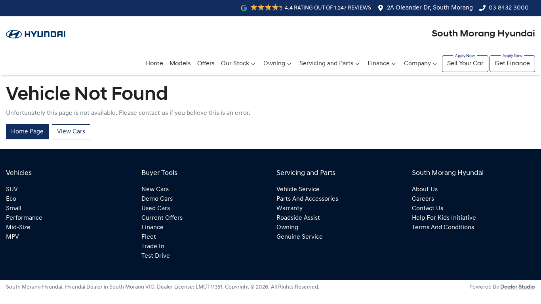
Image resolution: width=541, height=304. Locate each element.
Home (154, 64)
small (13, 208)
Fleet (148, 237)
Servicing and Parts (326, 64)
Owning (274, 64)
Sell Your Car (465, 64)
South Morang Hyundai (483, 34)
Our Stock (235, 64)
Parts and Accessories (307, 199)
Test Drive (155, 256)
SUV (12, 189)
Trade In (152, 246)
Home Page (27, 132)
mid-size (18, 227)
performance (24, 218)
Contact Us (427, 208)
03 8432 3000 (509, 8)
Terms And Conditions (443, 227)
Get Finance (512, 64)
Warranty (289, 208)
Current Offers (162, 218)
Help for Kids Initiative (444, 218)
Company (417, 64)
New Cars (155, 189)
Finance (379, 64)
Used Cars (155, 208)
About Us (425, 189)
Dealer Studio (517, 287)
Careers (423, 199)
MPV (12, 237)
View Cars (71, 132)
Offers (206, 64)
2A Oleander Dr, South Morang (430, 8)
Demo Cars (157, 199)
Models (180, 64)
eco (11, 199)
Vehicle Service (298, 189)
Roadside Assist (298, 218)
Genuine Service (299, 237)
